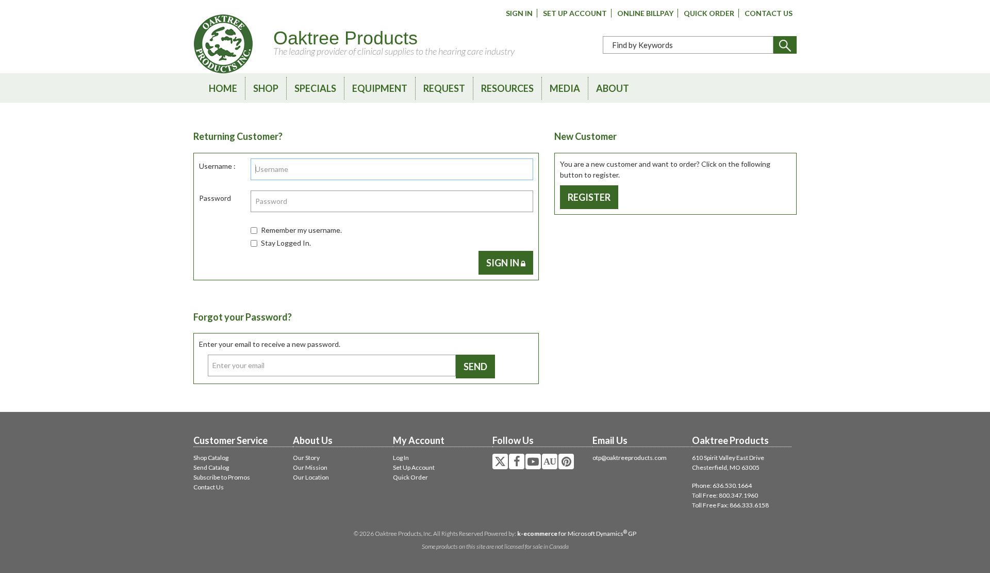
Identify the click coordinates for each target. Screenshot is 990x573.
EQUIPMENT (379, 88)
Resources (507, 88)
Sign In (519, 13)
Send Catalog (211, 467)
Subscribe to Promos (221, 477)
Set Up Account (575, 13)
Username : (217, 166)
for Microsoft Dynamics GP (576, 533)
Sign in (503, 262)
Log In (401, 457)
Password (215, 198)
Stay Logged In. (286, 242)
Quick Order (709, 13)
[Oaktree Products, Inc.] (223, 43)
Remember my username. (301, 230)
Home (223, 88)
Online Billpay (645, 13)
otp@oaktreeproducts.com (629, 457)
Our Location (311, 477)
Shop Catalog (210, 457)
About (612, 88)
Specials (315, 88)
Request (444, 88)
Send (475, 366)
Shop (265, 88)
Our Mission (310, 467)
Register (589, 197)
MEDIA (565, 88)
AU (549, 461)
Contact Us (769, 13)
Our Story (306, 457)
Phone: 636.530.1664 (722, 485)
